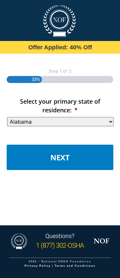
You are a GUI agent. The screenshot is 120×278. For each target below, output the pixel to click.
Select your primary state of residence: (60, 105)
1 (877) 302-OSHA (60, 245)
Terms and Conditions (75, 265)
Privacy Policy (38, 265)
